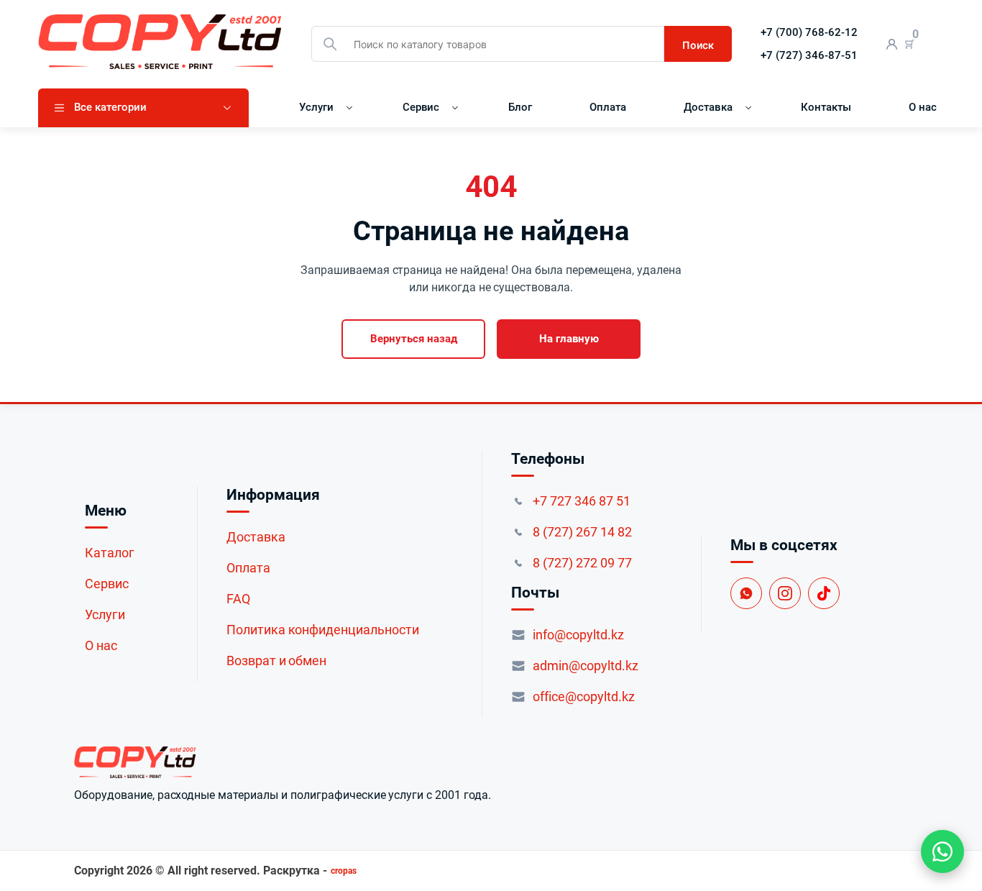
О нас (923, 107)
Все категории (110, 107)
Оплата (607, 107)
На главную (569, 338)
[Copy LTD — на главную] (282, 762)
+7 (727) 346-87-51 (809, 55)
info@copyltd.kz (578, 634)
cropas (344, 871)
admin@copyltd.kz (585, 665)
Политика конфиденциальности (322, 629)
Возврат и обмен (276, 660)
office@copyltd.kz (584, 696)
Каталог (109, 552)
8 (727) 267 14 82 (582, 531)
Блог (520, 107)
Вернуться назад (413, 338)
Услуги (316, 107)
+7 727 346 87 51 (581, 500)
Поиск (698, 45)
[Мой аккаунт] (891, 44)
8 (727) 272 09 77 (582, 562)
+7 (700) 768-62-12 (809, 32)
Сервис (421, 107)
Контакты (826, 107)
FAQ (238, 598)
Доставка (708, 107)
